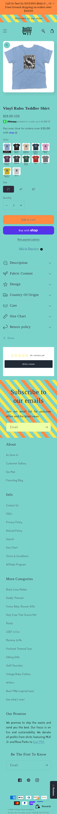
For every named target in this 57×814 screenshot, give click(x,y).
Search (10, 539)
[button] (5, 31)
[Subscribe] (46, 427)
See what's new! (15, 699)
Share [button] (10, 338)
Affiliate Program (16, 564)
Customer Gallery (16, 463)
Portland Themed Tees (19, 648)
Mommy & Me (14, 640)
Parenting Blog (14, 480)
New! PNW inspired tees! (20, 691)
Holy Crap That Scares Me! (21, 614)
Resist (9, 623)
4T (21, 189)
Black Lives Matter (16, 589)
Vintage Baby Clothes (18, 674)
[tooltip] (41, 249)
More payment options (28, 239)
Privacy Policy (14, 522)
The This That (44, 813)
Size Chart (12, 547)
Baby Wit (32, 810)
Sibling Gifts (13, 657)
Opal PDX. (39, 742)
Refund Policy (14, 530)
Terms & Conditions (17, 556)
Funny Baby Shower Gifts (20, 606)
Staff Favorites (14, 665)
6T (33, 189)
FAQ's (9, 513)
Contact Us (12, 505)
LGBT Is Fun (13, 631)
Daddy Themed (14, 597)
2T (8, 189)
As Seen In (12, 455)
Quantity (7, 197)
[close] (53, 3)
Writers (10, 682)
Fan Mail (10, 471)
